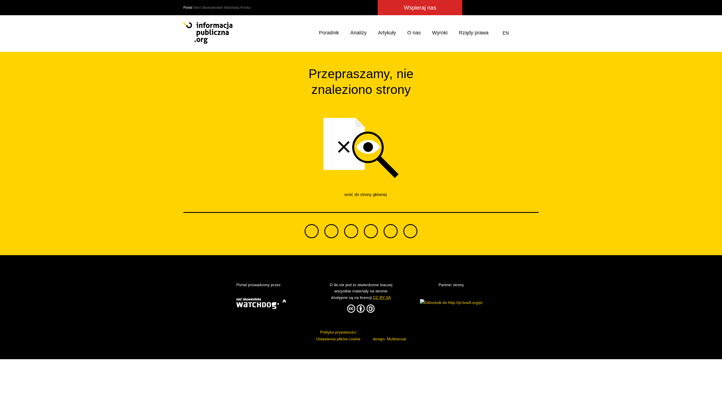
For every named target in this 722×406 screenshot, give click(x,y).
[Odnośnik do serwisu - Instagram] (512, 7)
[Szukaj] (533, 33)
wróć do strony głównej (365, 194)
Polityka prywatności (338, 332)
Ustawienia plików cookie (338, 339)
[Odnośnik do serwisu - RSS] (533, 7)
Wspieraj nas (420, 8)
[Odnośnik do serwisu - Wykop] (501, 7)
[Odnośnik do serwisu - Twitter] (482, 7)
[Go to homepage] (207, 33)
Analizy (358, 33)
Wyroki (440, 33)
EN (506, 33)
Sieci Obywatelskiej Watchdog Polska (222, 8)
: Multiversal (389, 339)
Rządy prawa (473, 33)
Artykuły (387, 33)
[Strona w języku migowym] (520, 33)
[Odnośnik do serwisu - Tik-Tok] (471, 7)
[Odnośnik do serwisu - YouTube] (523, 7)
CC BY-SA (382, 297)
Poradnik (329, 33)
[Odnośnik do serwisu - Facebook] (491, 7)
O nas (414, 33)
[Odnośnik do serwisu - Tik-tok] (312, 231)
